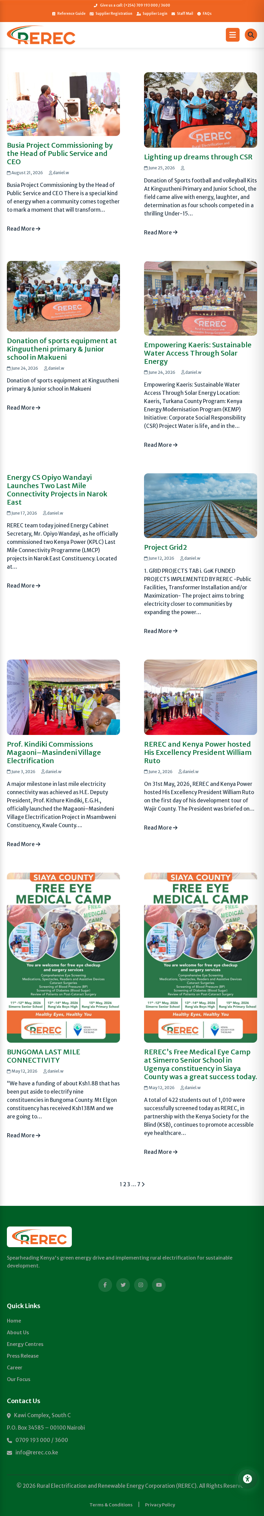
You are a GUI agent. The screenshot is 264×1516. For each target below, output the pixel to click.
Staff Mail (185, 13)
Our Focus (18, 1379)
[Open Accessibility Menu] (247, 1478)
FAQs (207, 13)
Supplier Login (155, 13)
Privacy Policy (160, 1505)
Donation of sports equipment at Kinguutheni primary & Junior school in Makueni (62, 348)
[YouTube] (159, 1285)
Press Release (22, 1356)
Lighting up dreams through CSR (198, 156)
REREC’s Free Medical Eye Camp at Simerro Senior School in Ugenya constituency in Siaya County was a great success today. (200, 1064)
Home (14, 1321)
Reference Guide (71, 13)
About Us (18, 1332)
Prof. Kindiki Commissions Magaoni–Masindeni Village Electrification (54, 752)
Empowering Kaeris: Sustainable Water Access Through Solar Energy (198, 353)
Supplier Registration (114, 13)
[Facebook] (105, 1285)
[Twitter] (123, 1285)
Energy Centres (25, 1344)
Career (14, 1368)
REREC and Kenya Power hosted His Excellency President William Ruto (198, 752)
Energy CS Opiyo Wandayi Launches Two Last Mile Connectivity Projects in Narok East (57, 489)
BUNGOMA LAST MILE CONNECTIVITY (43, 1055)
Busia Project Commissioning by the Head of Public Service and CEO (60, 153)
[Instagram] (141, 1285)
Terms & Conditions (111, 1505)
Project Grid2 (165, 547)
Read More (21, 228)
